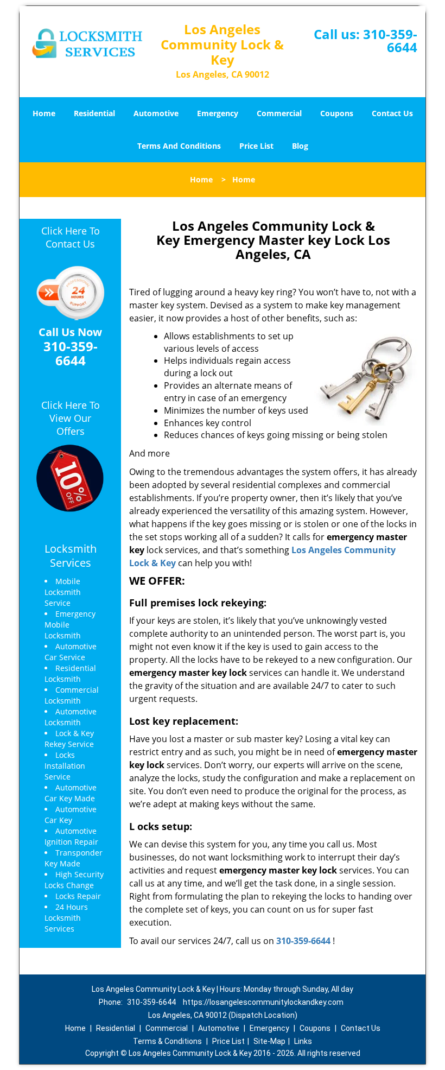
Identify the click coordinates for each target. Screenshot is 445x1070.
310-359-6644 (390, 40)
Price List (256, 146)
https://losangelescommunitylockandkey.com (263, 1002)
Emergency (217, 113)
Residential (94, 113)
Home (44, 113)
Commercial (279, 113)
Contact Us (392, 113)
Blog (300, 146)
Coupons (336, 113)
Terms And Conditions (179, 146)
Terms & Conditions (167, 1041)
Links (303, 1041)
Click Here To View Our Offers (70, 418)
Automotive (156, 113)
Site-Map (269, 1041)
